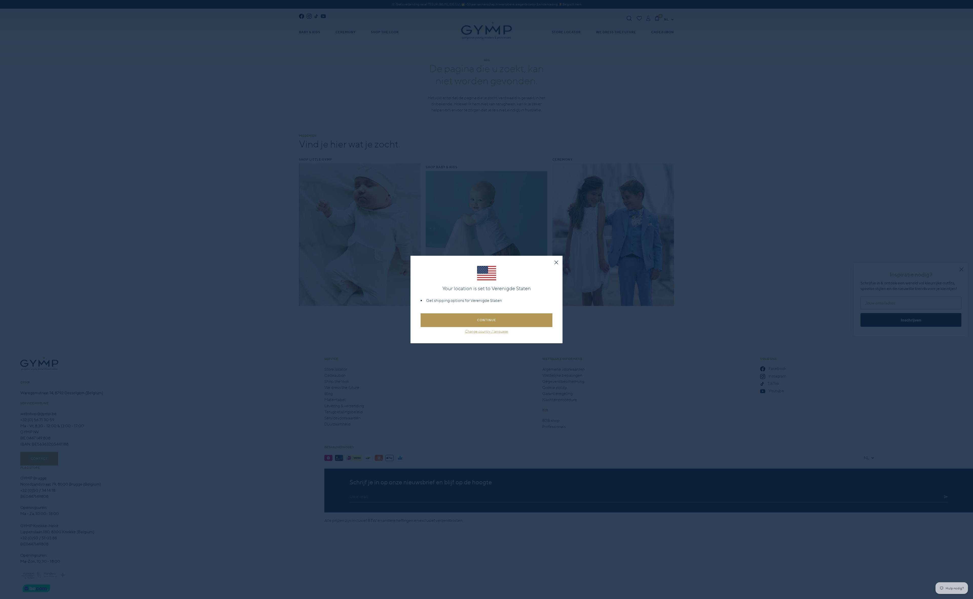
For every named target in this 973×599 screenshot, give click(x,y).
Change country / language (486, 331)
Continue (486, 320)
